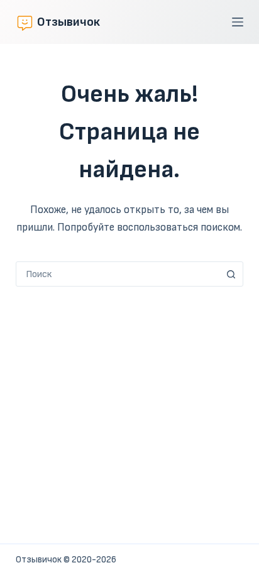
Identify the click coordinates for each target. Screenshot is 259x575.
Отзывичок (68, 22)
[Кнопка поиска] (231, 274)
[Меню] (237, 22)
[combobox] (117, 274)
